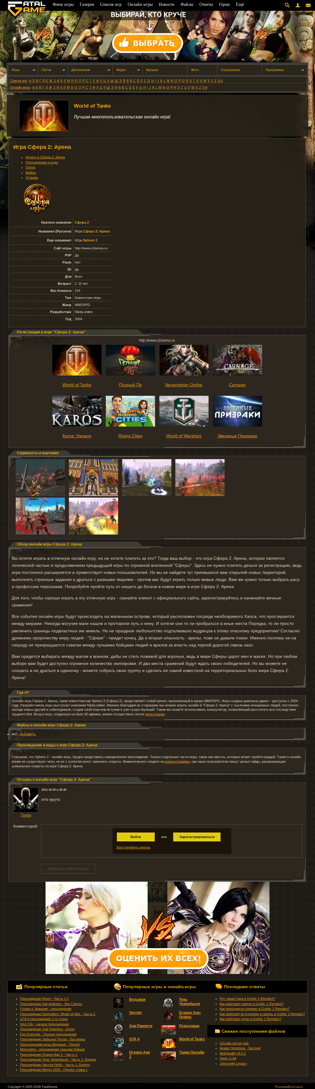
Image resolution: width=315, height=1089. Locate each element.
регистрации (155, 714)
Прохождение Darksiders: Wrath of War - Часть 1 (57, 1014)
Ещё (240, 4)
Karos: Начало (76, 435)
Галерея (87, 4)
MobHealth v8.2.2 (233, 1053)
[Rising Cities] (130, 425)
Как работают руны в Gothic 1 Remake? (250, 1019)
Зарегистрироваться (196, 837)
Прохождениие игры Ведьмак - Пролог (50, 1044)
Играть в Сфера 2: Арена (45, 157)
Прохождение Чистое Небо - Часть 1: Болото (55, 1065)
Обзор (30, 167)
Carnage (237, 384)
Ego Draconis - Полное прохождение (48, 1034)
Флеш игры (63, 4)
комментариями (177, 761)
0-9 (220, 80)
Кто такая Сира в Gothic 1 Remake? (247, 998)
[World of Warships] (184, 425)
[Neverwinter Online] (184, 374)
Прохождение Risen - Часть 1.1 (44, 998)
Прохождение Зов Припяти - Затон (47, 1029)
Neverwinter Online (183, 384)
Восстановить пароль (133, 847)
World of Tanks (92, 106)
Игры (16, 70)
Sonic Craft (228, 1058)
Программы (274, 70)
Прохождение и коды (42, 162)
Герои (224, 4)
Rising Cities (130, 435)
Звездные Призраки (237, 435)
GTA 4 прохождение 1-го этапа (44, 1019)
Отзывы (32, 177)
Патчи (46, 70)
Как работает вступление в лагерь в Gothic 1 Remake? (262, 1014)
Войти (135, 837)
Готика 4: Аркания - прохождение (45, 1009)
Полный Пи (130, 384)
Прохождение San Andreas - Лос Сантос (51, 1004)
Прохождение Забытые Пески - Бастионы (52, 1039)
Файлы (31, 172)
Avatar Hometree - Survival (240, 1048)
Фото (195, 70)
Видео (121, 70)
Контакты (296, 1086)
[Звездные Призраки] (237, 425)
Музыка (152, 70)
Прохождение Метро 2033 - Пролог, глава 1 (53, 1069)
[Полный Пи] (130, 374)
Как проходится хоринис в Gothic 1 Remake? (254, 1009)
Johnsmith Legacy (233, 1063)
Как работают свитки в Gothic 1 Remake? (252, 1004)
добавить (27, 734)
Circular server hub (234, 1043)
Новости (166, 4)
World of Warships (183, 435)
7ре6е (26, 815)
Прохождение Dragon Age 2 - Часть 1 (49, 1054)
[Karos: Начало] (77, 425)
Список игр (18, 80)
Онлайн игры (20, 87)
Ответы (206, 4)
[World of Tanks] (77, 374)
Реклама (281, 1086)
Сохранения (230, 70)
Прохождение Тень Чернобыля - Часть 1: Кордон (58, 1059)
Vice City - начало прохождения (44, 1024)
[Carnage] (237, 374)
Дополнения (80, 70)
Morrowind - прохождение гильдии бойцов (52, 1049)
